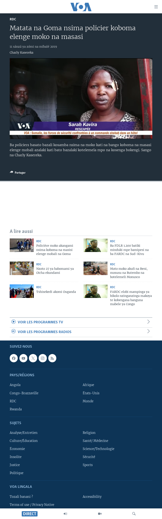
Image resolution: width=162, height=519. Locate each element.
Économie (17, 449)
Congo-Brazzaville (24, 393)
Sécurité (89, 457)
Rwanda (16, 409)
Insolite (16, 457)
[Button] (18, 173)
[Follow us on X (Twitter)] (33, 358)
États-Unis (91, 393)
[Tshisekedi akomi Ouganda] (22, 291)
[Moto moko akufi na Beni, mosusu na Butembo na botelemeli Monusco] (96, 268)
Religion (89, 433)
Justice (15, 465)
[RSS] (52, 358)
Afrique (88, 385)
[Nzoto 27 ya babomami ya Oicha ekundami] (22, 268)
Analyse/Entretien (24, 433)
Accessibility (92, 497)
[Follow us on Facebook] (14, 358)
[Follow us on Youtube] (23, 358)
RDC (13, 19)
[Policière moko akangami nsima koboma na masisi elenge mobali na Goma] (22, 245)
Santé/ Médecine (95, 441)
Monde (88, 401)
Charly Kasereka (21, 52)
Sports (88, 465)
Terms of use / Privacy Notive (32, 505)
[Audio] (65, 513)
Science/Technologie (98, 449)
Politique (16, 473)
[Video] (99, 513)
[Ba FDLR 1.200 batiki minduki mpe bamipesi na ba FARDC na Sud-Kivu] (96, 245)
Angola (15, 385)
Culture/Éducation (24, 441)
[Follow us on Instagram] (43, 358)
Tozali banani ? (21, 497)
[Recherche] (134, 513)
